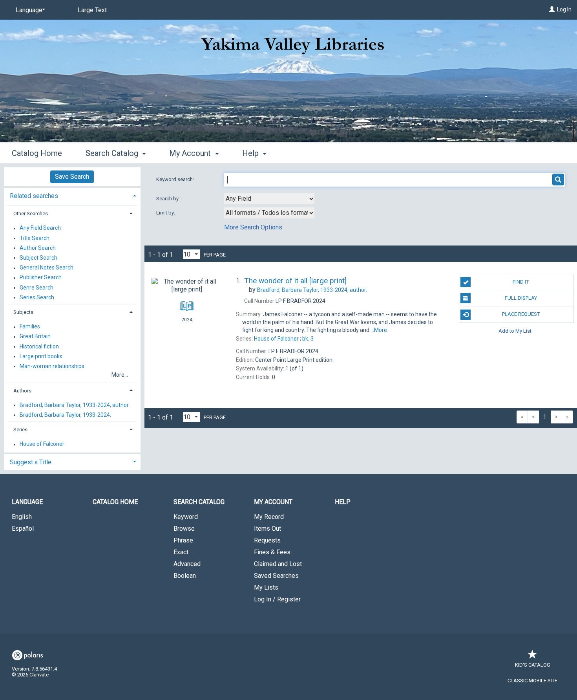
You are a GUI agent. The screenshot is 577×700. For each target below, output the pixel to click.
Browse (184, 528)
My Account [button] (191, 153)
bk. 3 (284, 338)
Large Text (92, 10)
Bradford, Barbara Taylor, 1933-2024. (65, 415)
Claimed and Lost (278, 564)
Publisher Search (41, 278)
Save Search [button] (72, 176)
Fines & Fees (272, 552)
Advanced (187, 564)
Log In (564, 9)
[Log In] (552, 9)
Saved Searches (276, 575)
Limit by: (166, 213)
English (22, 516)
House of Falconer (42, 444)
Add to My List (514, 331)
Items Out (267, 528)
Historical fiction (39, 346)
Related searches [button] (34, 196)
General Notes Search (46, 268)
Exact (180, 552)
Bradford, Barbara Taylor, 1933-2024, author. (75, 405)
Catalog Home (37, 153)
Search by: (168, 199)
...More (379, 330)
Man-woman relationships (52, 366)
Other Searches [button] (30, 213)
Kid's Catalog (532, 665)
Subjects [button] (23, 312)
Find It (521, 282)
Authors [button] (22, 391)
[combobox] (269, 198)
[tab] (72, 195)
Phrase (183, 540)
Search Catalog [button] (113, 153)
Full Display (521, 298)
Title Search (34, 238)
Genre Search (36, 287)
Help (343, 502)
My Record (269, 516)
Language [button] (27, 502)
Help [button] (251, 153)
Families (30, 327)
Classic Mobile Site (532, 681)
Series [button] (20, 429)
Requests (267, 540)
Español (23, 528)
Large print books (41, 356)
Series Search (37, 297)
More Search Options (253, 227)
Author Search (38, 248)
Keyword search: (175, 179)
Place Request (521, 314)
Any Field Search (40, 228)
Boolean (184, 575)
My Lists (266, 587)
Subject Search (38, 258)
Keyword (185, 516)
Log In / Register (277, 599)
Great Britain (35, 337)
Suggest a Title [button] (30, 462)
